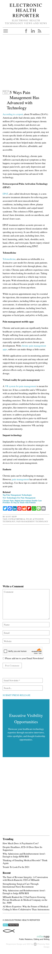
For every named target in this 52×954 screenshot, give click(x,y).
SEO (29, 944)
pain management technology (32, 521)
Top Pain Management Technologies (17, 494)
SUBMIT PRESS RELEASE (16, 695)
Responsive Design (14, 944)
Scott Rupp (11, 516)
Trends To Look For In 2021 (16, 867)
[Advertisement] (26, 63)
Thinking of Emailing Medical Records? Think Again (25, 862)
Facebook (26, 31)
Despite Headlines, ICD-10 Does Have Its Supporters (22, 848)
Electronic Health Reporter (26, 10)
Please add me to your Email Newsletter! (24, 658)
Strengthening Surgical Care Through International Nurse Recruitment (21, 885)
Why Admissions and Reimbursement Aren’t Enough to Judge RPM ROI (24, 855)
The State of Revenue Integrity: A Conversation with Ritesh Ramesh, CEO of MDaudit (25, 878)
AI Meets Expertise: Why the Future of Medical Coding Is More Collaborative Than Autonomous (26, 908)
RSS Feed (39, 31)
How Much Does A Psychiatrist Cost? (21, 843)
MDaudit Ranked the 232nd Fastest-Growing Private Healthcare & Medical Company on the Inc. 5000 (25, 899)
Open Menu (6, 31)
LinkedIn (33, 31)
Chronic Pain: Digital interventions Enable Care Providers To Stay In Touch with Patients (22, 501)
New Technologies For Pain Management (19, 497)
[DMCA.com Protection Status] (11, 926)
